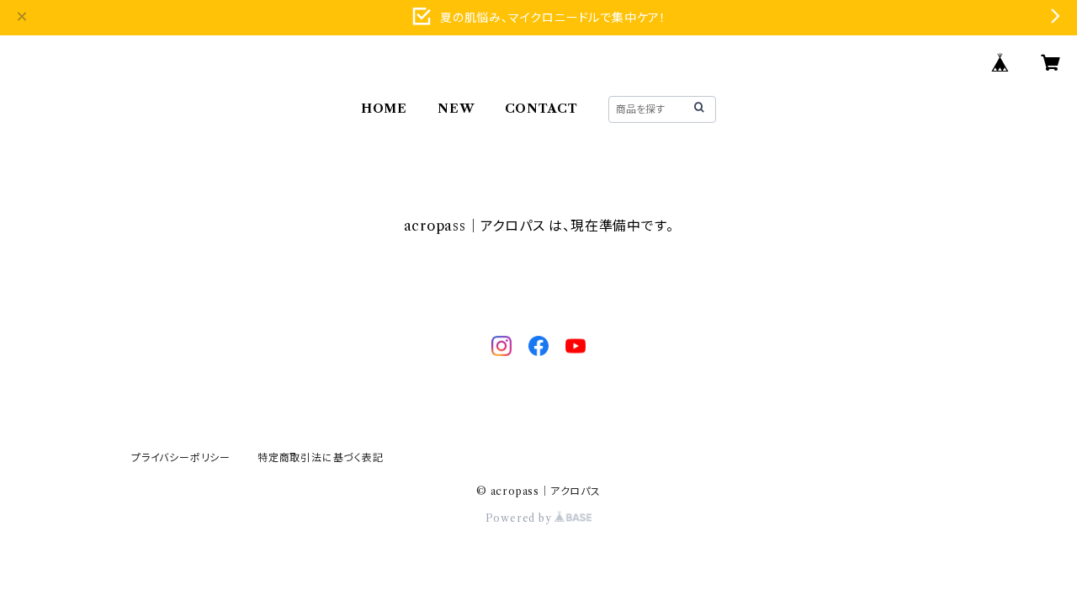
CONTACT (542, 108)
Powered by (520, 518)
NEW (456, 108)
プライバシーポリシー (181, 457)
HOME (384, 108)
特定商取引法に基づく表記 (320, 457)
